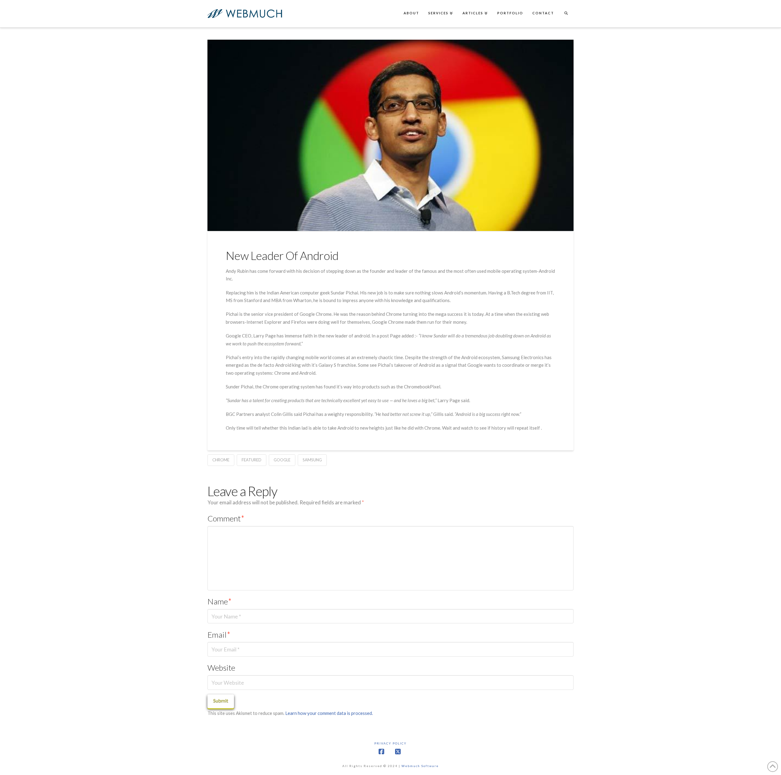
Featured (251, 459)
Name (219, 601)
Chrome (220, 459)
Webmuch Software (420, 766)
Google (282, 459)
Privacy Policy (390, 743)
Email (218, 634)
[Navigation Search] (566, 13)
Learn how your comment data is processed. (329, 713)
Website (221, 667)
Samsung (312, 459)
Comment (225, 518)
